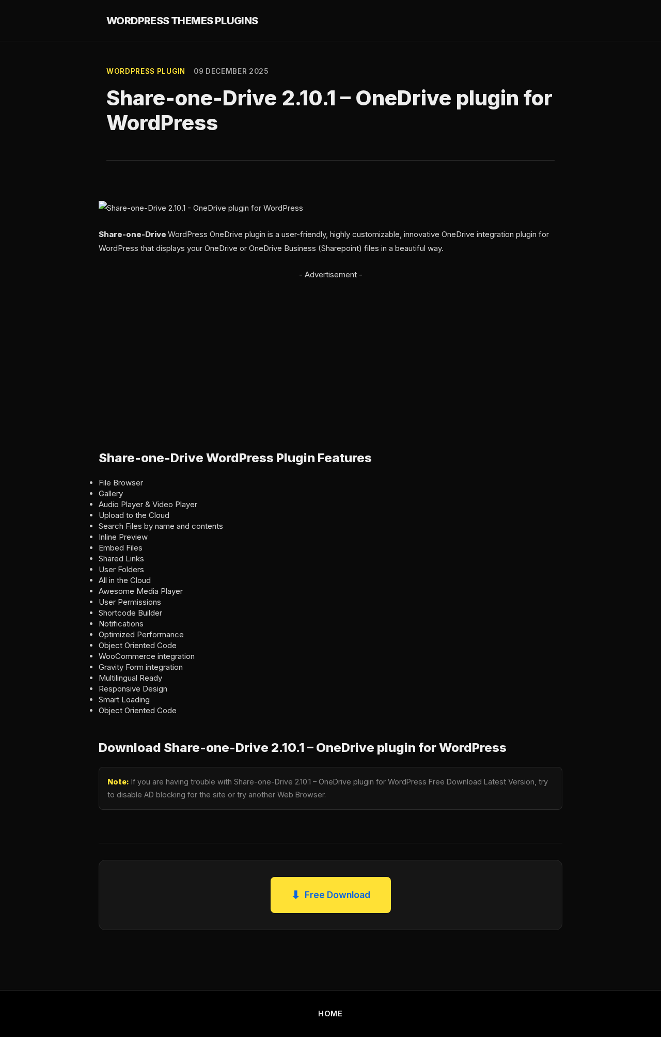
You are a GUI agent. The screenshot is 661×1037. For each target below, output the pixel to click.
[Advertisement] (330, 353)
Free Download (330, 894)
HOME (330, 1013)
